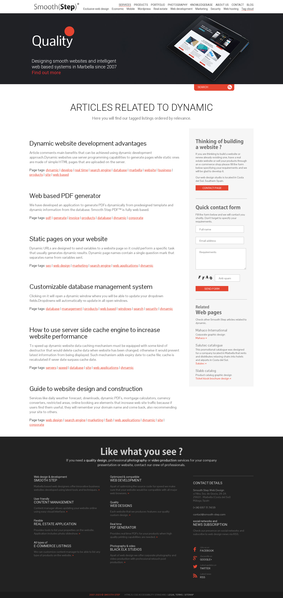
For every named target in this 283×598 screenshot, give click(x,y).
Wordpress (144, 8)
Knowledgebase (201, 4)
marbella (135, 170)
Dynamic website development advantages (88, 143)
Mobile (131, 8)
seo (48, 265)
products (36, 174)
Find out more (46, 72)
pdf (48, 218)
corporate (136, 218)
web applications (125, 265)
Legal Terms (175, 594)
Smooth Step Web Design (208, 490)
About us (222, 4)
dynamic (52, 170)
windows (124, 308)
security (152, 308)
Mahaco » (201, 338)
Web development (181, 8)
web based (61, 174)
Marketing (201, 8)
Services (125, 4)
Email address (207, 240)
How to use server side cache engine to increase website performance (94, 333)
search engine (100, 170)
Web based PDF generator (65, 195)
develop (67, 170)
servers (51, 367)
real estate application (55, 524)
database (120, 170)
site (48, 174)
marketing (80, 265)
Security (216, 8)
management (72, 308)
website (150, 170)
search (138, 308)
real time (81, 170)
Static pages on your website (68, 239)
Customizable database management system (90, 286)
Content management (54, 502)
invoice (74, 218)
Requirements (207, 252)
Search (203, 87)
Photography (178, 4)
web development (126, 480)
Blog (250, 4)
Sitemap (189, 594)
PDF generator (123, 527)
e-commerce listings (52, 546)
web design (61, 265)
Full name (205, 229)
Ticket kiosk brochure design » (213, 378)
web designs (121, 506)
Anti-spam (225, 278)
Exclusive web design (96, 8)
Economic (118, 8)
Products (141, 4)
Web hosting (231, 8)
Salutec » (201, 363)
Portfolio (158, 4)
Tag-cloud (247, 8)
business (164, 170)
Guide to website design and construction (85, 388)
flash (109, 420)
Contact (238, 4)
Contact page (212, 188)
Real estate (160, 8)
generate (60, 218)
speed (63, 367)
